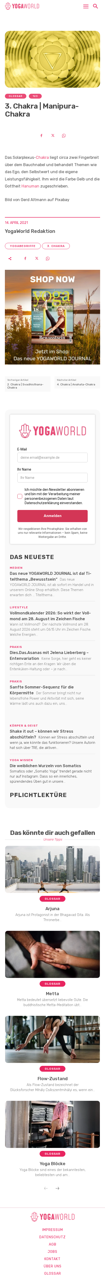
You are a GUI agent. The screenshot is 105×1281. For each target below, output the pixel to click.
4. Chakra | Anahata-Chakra (76, 384)
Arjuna (52, 908)
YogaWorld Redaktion (30, 231)
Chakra (42, 157)
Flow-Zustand (53, 1078)
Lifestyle (19, 607)
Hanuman (30, 186)
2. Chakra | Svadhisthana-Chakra (25, 386)
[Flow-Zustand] (52, 1039)
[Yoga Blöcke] (52, 1124)
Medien (16, 567)
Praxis (16, 646)
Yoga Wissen (21, 760)
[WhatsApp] (64, 135)
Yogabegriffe (23, 246)
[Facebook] (41, 135)
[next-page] (57, 1188)
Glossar (15, 96)
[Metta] (52, 954)
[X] (52, 135)
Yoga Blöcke (52, 1163)
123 (35, 96)
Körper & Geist (24, 725)
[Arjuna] (52, 869)
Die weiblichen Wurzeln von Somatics (45, 766)
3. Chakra (56, 246)
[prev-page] (46, 1188)
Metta (52, 993)
